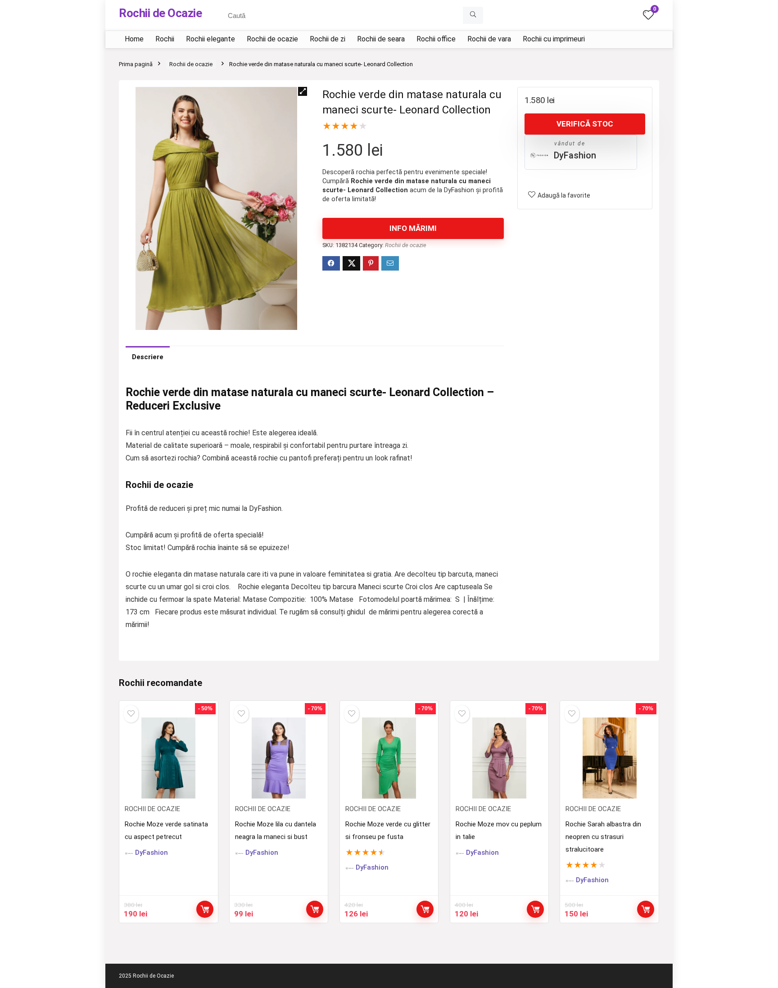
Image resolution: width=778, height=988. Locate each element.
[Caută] (473, 15)
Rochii (164, 39)
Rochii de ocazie (272, 39)
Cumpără (314, 909)
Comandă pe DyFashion (204, 909)
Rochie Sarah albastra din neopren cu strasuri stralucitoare (603, 836)
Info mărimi (413, 228)
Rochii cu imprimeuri (554, 39)
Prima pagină (136, 64)
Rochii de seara (381, 39)
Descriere (147, 357)
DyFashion (575, 155)
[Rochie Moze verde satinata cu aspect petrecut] (168, 758)
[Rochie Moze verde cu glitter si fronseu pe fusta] (389, 758)
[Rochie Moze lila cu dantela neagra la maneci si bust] (278, 758)
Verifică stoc (584, 123)
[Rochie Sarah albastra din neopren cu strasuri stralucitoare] (609, 758)
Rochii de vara (489, 39)
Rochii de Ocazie (160, 13)
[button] (302, 91)
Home (134, 39)
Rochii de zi (327, 39)
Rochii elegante (210, 39)
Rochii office (436, 39)
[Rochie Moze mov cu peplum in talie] (499, 758)
